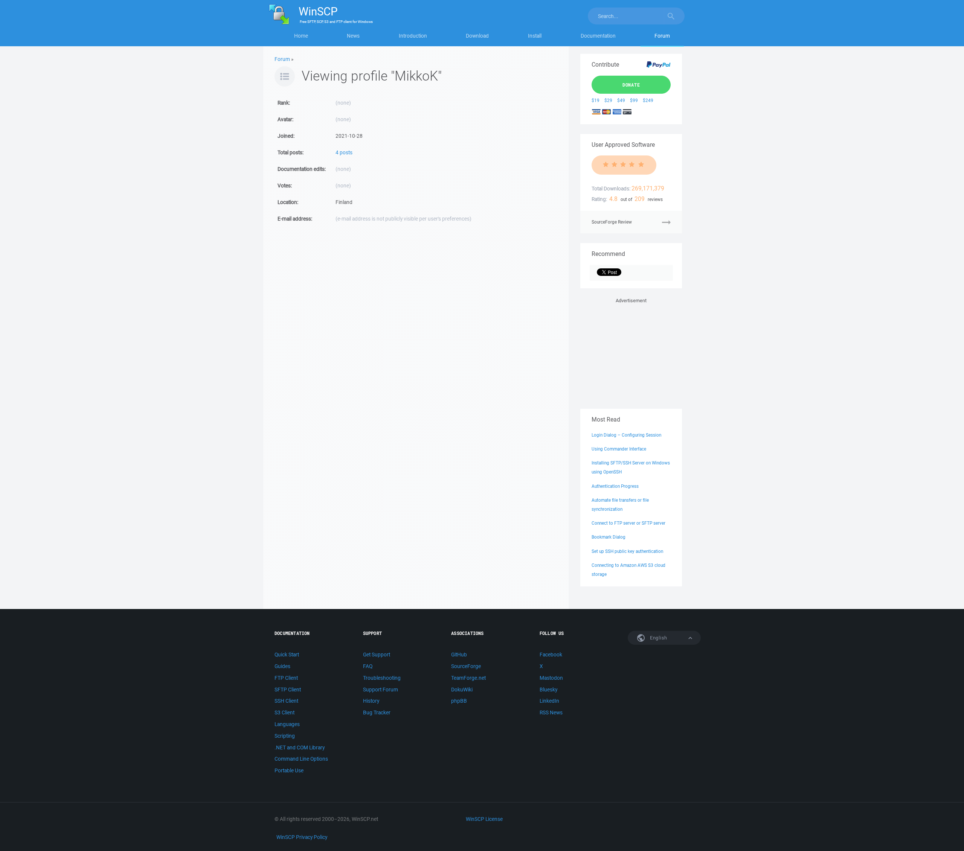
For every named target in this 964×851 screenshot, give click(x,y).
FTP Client (286, 677)
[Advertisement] (631, 352)
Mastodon (551, 677)
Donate (631, 85)
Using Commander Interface (619, 449)
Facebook (551, 654)
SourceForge (466, 666)
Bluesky (548, 689)
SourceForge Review (612, 222)
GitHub (459, 654)
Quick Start (287, 654)
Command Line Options (301, 758)
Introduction (413, 35)
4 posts (344, 152)
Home (301, 35)
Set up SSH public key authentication (627, 551)
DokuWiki (462, 689)
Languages (287, 724)
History (371, 700)
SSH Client (286, 700)
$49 (621, 100)
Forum (662, 35)
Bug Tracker (376, 712)
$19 (595, 100)
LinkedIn (549, 700)
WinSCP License (484, 819)
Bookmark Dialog (608, 537)
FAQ (367, 666)
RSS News (551, 712)
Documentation (598, 35)
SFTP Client (288, 689)
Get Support (376, 654)
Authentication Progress (615, 486)
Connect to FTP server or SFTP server (628, 523)
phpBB (459, 700)
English (657, 638)
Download (477, 35)
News (353, 35)
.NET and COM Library (300, 747)
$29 (608, 100)
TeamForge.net (468, 677)
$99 (634, 100)
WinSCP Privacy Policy (301, 837)
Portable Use (289, 770)
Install (534, 35)
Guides (282, 666)
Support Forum (380, 689)
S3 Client (284, 712)
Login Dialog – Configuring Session (626, 435)
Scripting (285, 735)
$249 (648, 100)
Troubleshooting (382, 677)
